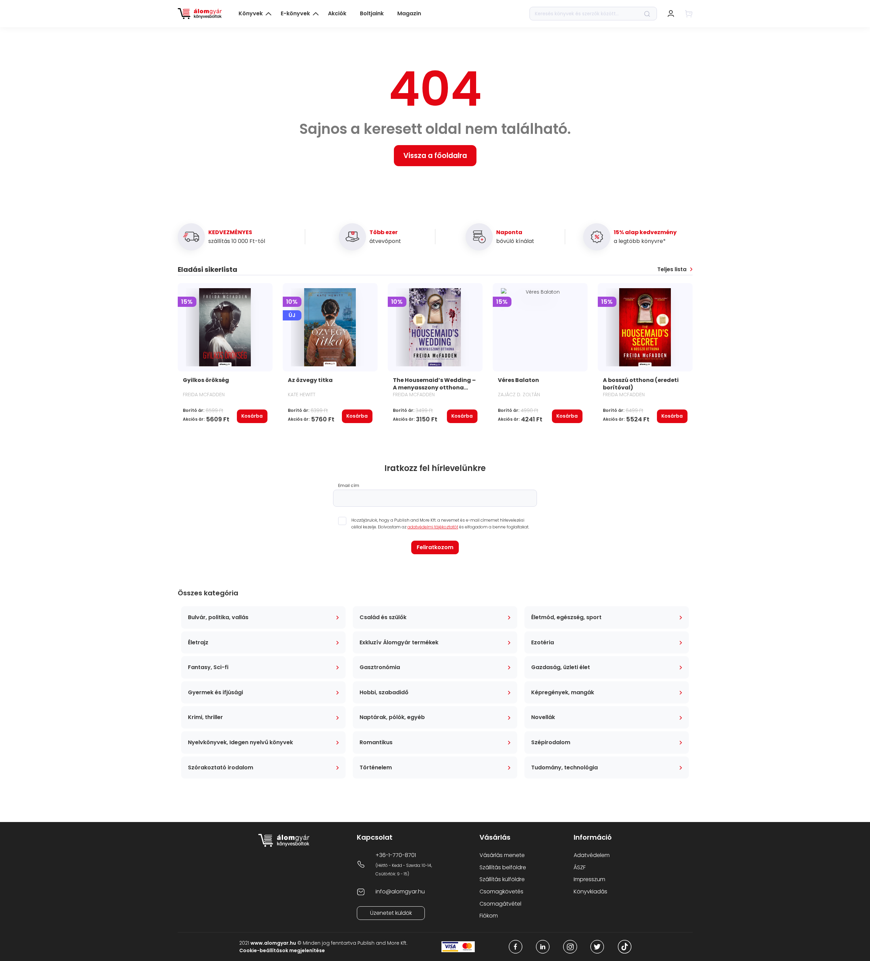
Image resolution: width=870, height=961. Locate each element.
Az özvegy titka (310, 380)
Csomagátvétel (500, 904)
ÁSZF (580, 867)
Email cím (348, 485)
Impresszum (589, 879)
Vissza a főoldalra (435, 155)
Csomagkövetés (501, 891)
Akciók (337, 13)
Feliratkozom (435, 547)
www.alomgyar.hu (273, 943)
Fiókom (489, 916)
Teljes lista (671, 269)
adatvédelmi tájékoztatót (432, 527)
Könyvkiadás (590, 891)
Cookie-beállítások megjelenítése (282, 950)
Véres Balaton (518, 380)
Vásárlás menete (502, 855)
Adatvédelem (592, 855)
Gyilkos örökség (206, 380)
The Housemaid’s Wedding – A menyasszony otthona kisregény (434, 387)
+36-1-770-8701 (396, 855)
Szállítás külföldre (502, 879)
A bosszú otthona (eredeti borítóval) (641, 383)
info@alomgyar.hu (400, 891)
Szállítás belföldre (503, 867)
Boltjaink (372, 13)
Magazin (409, 13)
